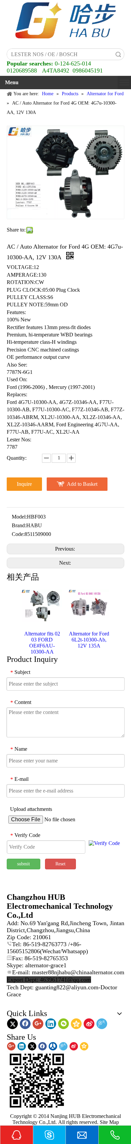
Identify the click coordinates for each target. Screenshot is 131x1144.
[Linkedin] (50, 1023)
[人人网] (53, 1046)
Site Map (109, 1122)
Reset (60, 863)
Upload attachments (31, 809)
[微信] (63, 1023)
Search (118, 54)
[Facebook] (25, 1023)
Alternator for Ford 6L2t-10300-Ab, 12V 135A (89, 640)
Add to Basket (82, 484)
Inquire (24, 484)
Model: (19, 517)
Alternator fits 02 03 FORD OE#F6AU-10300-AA (42, 643)
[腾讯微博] (101, 1023)
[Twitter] (12, 1023)
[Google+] (38, 1023)
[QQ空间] (76, 1023)
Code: (18, 534)
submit (23, 863)
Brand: (19, 525)
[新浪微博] (89, 1023)
